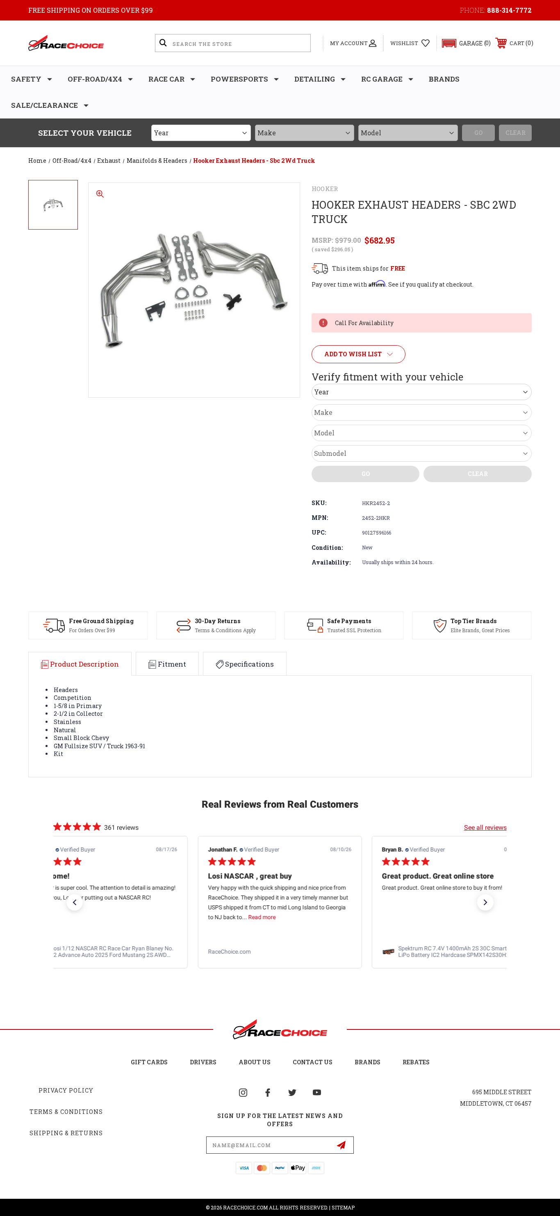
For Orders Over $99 (92, 630)
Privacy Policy (66, 1090)
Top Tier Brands (473, 621)
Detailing (314, 79)
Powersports (239, 79)
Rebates (416, 1062)
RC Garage (382, 79)
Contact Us (312, 1062)
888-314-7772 (509, 10)
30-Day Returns (217, 621)
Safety (26, 79)
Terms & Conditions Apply (225, 630)
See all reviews (485, 827)
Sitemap (343, 1207)
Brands (444, 79)
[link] (106, 952)
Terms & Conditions (66, 1112)
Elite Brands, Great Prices (480, 630)
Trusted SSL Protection (354, 630)
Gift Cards (149, 1062)
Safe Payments (349, 621)
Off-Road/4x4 (95, 79)
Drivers (203, 1062)
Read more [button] (88, 917)
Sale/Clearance (44, 105)
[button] (463, 43)
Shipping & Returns (66, 1133)
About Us (255, 1062)
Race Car (166, 79)
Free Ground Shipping (101, 621)
